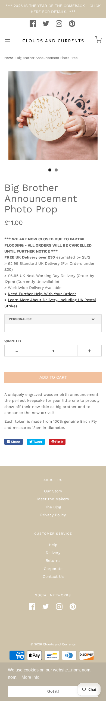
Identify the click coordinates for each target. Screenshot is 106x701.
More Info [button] (30, 677)
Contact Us (53, 576)
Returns (53, 560)
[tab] (53, 319)
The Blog (53, 507)
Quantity (12, 341)
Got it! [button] (53, 691)
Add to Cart (53, 377)
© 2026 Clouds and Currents (53, 644)
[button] (53, 319)
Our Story (53, 491)
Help (53, 545)
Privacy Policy (53, 515)
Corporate (53, 568)
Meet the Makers (53, 499)
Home (9, 58)
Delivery (53, 552)
